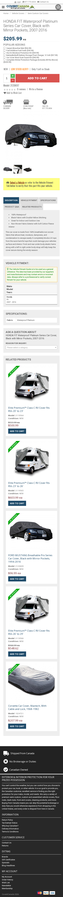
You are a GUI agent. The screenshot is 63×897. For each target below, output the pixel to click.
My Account (7, 877)
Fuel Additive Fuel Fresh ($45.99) (20, 50)
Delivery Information (10, 829)
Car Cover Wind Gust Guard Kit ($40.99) (22, 57)
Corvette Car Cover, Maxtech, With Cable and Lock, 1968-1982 (27, 707)
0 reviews (21, 89)
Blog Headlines (8, 865)
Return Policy (7, 820)
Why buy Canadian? (10, 826)
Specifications (48, 200)
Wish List (6, 883)
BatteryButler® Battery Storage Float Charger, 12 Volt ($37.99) (32, 55)
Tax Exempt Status (9, 823)
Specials (5, 862)
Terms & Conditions (10, 831)
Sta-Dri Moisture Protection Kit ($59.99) (22, 53)
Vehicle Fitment (29, 200)
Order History (7, 880)
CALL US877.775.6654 (47, 107)
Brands (5, 857)
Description (11, 200)
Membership (7, 888)
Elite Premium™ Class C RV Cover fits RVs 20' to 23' (29, 409)
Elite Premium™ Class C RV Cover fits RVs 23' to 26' (29, 484)
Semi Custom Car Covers (38, 13)
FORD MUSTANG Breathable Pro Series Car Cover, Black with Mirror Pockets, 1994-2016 (30, 558)
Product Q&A (12, 206)
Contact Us (44, 2)
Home (5, 13)
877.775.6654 (30, 2)
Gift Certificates (8, 860)
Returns (5, 846)
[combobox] (31, 347)
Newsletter (6, 885)
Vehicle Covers (18, 13)
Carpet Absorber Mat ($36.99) (18, 48)
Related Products (32, 206)
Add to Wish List (14, 93)
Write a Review (36, 89)
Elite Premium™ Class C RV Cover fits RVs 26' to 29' (29, 632)
